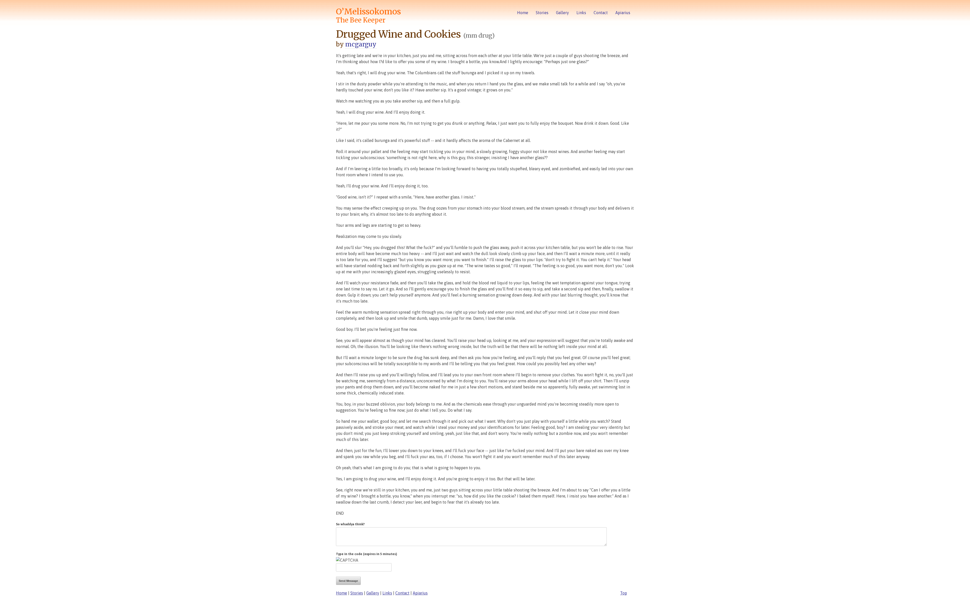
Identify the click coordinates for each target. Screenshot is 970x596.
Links (581, 12)
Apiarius (622, 12)
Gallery (562, 12)
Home (522, 12)
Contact (601, 12)
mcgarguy (360, 44)
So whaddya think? (350, 524)
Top (623, 593)
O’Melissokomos (368, 15)
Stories (542, 12)
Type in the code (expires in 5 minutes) (366, 554)
